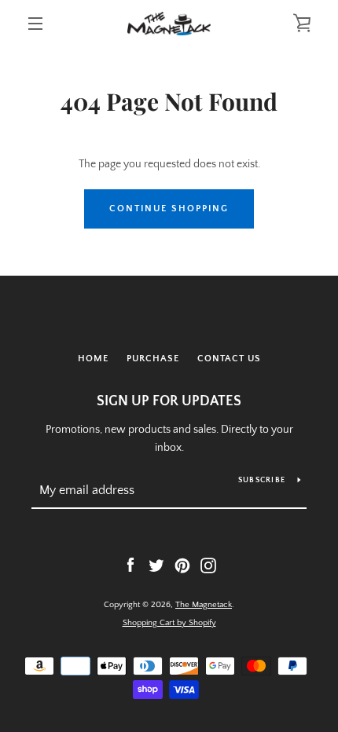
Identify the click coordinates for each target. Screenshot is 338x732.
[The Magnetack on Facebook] (130, 564)
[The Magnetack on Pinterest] (182, 564)
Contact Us (229, 358)
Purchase (153, 358)
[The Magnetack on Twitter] (156, 564)
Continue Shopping (169, 208)
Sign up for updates (169, 401)
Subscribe (261, 480)
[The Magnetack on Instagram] (208, 564)
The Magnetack (203, 604)
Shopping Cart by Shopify (169, 623)
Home (93, 358)
